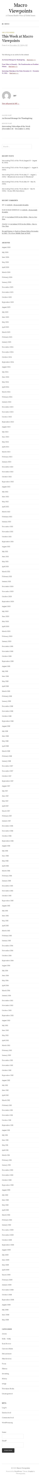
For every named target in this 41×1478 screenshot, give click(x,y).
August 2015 (6, 906)
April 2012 (5, 1095)
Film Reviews (6, 1359)
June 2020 (5, 616)
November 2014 (7, 950)
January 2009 (6, 1285)
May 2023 (5, 442)
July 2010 (5, 1195)
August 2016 (6, 846)
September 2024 (8, 362)
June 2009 (5, 1260)
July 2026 (5, 252)
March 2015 (6, 931)
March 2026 (6, 272)
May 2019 (5, 681)
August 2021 (6, 547)
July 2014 (5, 971)
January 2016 (6, 881)
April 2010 (5, 1210)
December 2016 (7, 826)
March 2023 (6, 452)
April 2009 (5, 1270)
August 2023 (6, 427)
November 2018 (7, 711)
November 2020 (7, 591)
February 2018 (7, 756)
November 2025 (7, 292)
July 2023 (5, 432)
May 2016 (5, 861)
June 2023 (5, 437)
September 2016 (8, 841)
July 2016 (5, 851)
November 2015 (7, 891)
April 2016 (5, 866)
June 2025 (5, 317)
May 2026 (5, 262)
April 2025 (5, 327)
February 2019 (7, 696)
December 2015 (7, 886)
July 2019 (5, 671)
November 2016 (7, 831)
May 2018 (5, 741)
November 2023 (7, 412)
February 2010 (7, 1220)
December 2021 (7, 527)
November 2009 (8, 1235)
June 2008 (5, 1315)
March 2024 (6, 392)
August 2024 (6, 367)
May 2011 (5, 1145)
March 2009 (6, 1275)
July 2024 (5, 372)
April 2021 (5, 566)
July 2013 (5, 1025)
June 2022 (5, 497)
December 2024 (7, 347)
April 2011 (5, 1150)
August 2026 (6, 247)
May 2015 (5, 921)
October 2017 (6, 776)
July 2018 (5, 731)
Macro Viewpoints (20, 8)
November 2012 (7, 1065)
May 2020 (5, 621)
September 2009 (8, 1245)
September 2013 (8, 1015)
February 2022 (7, 517)
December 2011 (7, 1110)
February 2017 (7, 816)
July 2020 (5, 611)
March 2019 (6, 691)
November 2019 (7, 651)
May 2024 (5, 382)
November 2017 (7, 771)
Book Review (6, 1344)
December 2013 (7, 1000)
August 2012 (6, 1080)
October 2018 (6, 716)
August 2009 (6, 1250)
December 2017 (7, 766)
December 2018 (7, 706)
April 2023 (5, 447)
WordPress (18, 1471)
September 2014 (8, 961)
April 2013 (5, 1040)
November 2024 (7, 352)
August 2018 (6, 726)
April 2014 (5, 985)
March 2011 (6, 1155)
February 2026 (7, 277)
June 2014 (5, 975)
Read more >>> (31, 60)
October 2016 (6, 836)
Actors (4, 1334)
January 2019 (6, 701)
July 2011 (5, 1135)
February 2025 (7, 337)
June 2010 (5, 1200)
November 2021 (7, 532)
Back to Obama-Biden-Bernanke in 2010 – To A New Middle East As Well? (20, 232)
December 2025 (7, 287)
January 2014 (6, 995)
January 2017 (6, 821)
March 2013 (6, 1045)
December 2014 (7, 946)
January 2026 (6, 282)
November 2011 (7, 1115)
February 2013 (7, 1050)
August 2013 (6, 1020)
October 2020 (7, 596)
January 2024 (6, 402)
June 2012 (5, 1090)
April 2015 (5, 926)
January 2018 (6, 761)
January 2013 (6, 1055)
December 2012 (7, 1060)
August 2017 (6, 786)
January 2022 (6, 522)
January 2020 (6, 641)
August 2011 (6, 1130)
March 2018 (6, 751)
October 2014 (6, 955)
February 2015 (7, 936)
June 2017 (5, 796)
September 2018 (7, 721)
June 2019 (5, 676)
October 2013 (6, 1010)
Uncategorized (8, 32)
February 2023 (7, 457)
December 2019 (7, 646)
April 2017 (5, 806)
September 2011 (7, 1125)
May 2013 (5, 1035)
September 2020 (8, 601)
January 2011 (6, 1165)
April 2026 (5, 267)
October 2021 (6, 537)
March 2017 (6, 811)
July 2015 (5, 911)
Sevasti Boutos (7, 231)
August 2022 (6, 487)
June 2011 (5, 1140)
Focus (4, 1364)
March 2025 (6, 332)
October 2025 (7, 297)
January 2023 (6, 462)
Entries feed (6, 1413)
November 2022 (7, 472)
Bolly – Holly (6, 1339)
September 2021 (7, 542)
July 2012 (5, 1085)
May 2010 (5, 1205)
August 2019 (6, 666)
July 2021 (5, 551)
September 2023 (8, 422)
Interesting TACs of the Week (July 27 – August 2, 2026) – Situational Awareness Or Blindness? (19, 176)
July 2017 (5, 791)
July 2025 (5, 312)
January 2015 (6, 941)
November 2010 (7, 1175)
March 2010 (6, 1215)
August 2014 (6, 966)
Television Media (8, 1389)
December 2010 (7, 1170)
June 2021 (5, 556)
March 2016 (6, 871)
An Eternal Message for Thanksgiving (17, 118)
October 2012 (6, 1070)
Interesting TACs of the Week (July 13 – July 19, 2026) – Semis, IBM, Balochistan (18, 190)
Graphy (30, 1471)
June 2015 (5, 916)
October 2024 (7, 357)
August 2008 (6, 1305)
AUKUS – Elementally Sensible (18, 205)
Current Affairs (7, 1349)
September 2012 (7, 1075)
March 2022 (6, 512)
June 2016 (5, 856)
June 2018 (5, 736)
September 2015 (7, 901)
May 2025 (5, 322)
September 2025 (8, 302)
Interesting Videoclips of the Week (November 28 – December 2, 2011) (16, 127)
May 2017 (5, 801)
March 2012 (6, 1100)
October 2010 (6, 1180)
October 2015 (6, 896)
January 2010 (6, 1225)
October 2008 (7, 1295)
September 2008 (8, 1300)
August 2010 (6, 1190)
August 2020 (6, 606)
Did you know (7, 1354)
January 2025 (6, 342)
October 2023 (7, 417)
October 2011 (6, 1120)
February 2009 (7, 1280)
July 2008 (5, 1310)
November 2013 (7, 1005)
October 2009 (7, 1240)
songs (4, 1384)
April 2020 (5, 626)
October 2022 (7, 477)
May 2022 (5, 502)
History (4, 1369)
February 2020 (7, 636)
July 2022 (5, 492)
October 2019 (6, 656)
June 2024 (5, 377)
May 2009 (5, 1265)
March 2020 (6, 631)
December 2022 (7, 467)
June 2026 (5, 257)
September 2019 (8, 661)
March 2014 (6, 990)
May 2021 (5, 561)
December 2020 (7, 586)
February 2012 (7, 1105)
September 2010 (8, 1185)
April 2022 (5, 507)
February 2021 (7, 576)
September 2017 (7, 781)
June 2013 (5, 1030)
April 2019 (5, 686)
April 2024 (5, 387)
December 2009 (7, 1230)
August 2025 (6, 307)
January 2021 (6, 581)
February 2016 (7, 876)
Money (4, 1379)
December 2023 (7, 407)
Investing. (5, 1374)
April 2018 (5, 746)
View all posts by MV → (10, 103)
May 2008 (5, 1320)
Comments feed (8, 1418)
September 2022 (8, 482)
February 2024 (7, 397)
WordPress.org (7, 1423)
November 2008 (7, 1290)
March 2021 (6, 571)
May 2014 (5, 980)
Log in (4, 1408)
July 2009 (5, 1255)
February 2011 (7, 1160)
